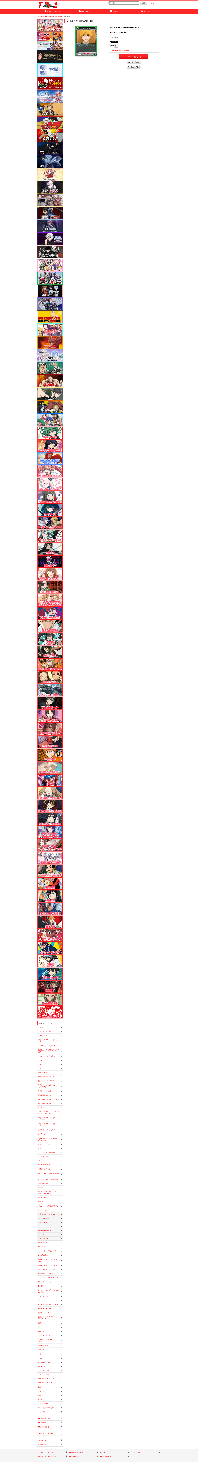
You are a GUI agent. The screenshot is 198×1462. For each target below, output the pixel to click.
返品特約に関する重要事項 (120, 50)
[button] (134, 67)
